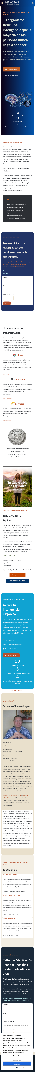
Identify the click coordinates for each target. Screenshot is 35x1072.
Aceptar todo (17, 1064)
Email (5, 286)
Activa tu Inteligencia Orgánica (11, 609)
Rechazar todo (17, 1060)
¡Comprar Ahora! (17, 575)
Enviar (7, 303)
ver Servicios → (7, 420)
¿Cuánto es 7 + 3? (9, 294)
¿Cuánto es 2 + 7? (9, 1030)
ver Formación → (8, 398)
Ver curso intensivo (11, 75)
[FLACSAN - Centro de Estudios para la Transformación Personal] (11, 3)
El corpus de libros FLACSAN (12, 795)
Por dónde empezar (11, 69)
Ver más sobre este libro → (17, 580)
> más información (11, 655)
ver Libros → (7, 374)
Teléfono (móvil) (9, 1021)
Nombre (6, 277)
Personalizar (17, 1056)
